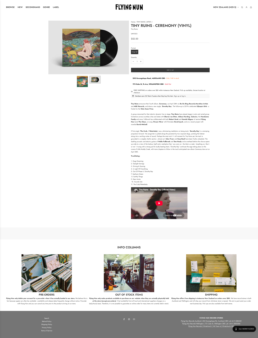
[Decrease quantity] (133, 61)
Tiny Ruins (134, 29)
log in (184, 96)
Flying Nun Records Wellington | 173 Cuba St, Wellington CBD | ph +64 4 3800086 (211, 323)
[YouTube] (134, 319)
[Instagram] (129, 319)
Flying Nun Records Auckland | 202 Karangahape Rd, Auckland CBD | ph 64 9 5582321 (211, 321)
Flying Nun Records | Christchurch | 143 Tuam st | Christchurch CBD (211, 326)
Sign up (176, 96)
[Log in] (246, 7)
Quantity (134, 57)
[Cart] (251, 7)
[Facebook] (124, 319)
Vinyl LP (134, 52)
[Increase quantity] (141, 61)
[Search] (242, 7)
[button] (50, 47)
